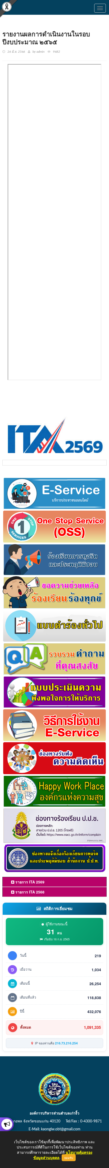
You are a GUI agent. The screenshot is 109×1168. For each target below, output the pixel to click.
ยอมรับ (68, 1158)
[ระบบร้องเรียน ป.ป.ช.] (7, 1124)
